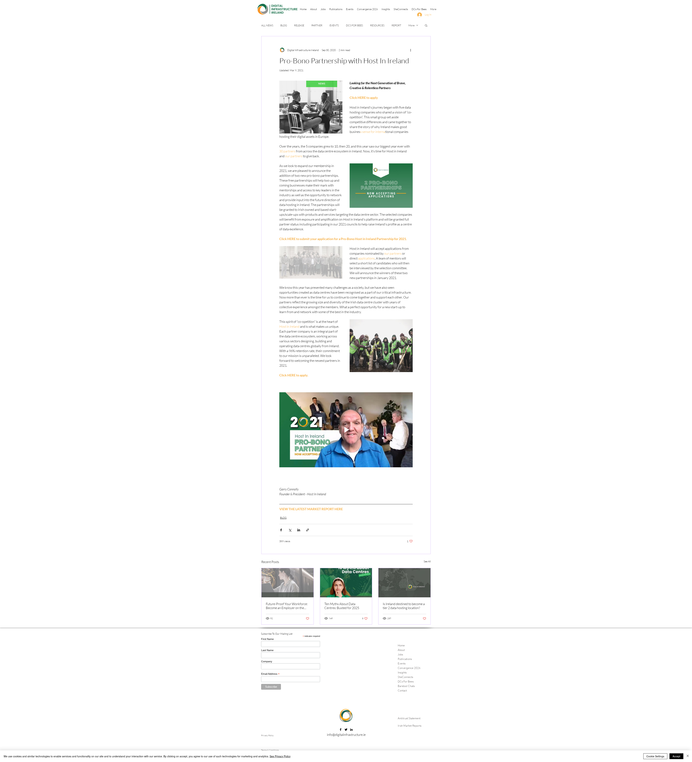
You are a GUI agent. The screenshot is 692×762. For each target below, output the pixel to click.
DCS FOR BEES (354, 25)
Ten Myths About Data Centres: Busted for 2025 (341, 606)
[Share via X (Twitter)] (290, 530)
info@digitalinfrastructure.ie (346, 735)
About (401, 650)
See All (427, 561)
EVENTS (334, 25)
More (411, 25)
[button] (335, 9)
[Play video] (346, 429)
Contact (402, 690)
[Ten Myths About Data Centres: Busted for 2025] (346, 582)
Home (401, 645)
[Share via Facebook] (281, 530)
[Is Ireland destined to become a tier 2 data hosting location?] (404, 582)
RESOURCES (377, 25)
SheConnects (405, 677)
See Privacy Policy (280, 756)
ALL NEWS (267, 25)
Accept (676, 756)
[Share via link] (307, 530)
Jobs (400, 654)
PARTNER (316, 25)
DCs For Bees (406, 681)
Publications (405, 659)
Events (401, 663)
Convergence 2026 (409, 668)
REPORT (396, 25)
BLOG (283, 25)
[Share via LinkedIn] (298, 530)
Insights (402, 672)
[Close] (688, 756)
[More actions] (410, 50)
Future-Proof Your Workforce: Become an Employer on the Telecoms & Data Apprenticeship (287, 606)
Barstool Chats (406, 686)
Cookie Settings (655, 756)
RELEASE (299, 25)
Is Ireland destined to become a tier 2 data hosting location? (404, 606)
